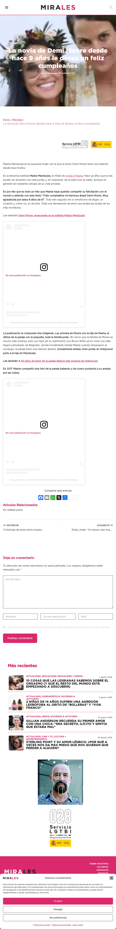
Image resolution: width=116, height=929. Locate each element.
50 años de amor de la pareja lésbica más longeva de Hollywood (59, 361)
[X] (59, 498)
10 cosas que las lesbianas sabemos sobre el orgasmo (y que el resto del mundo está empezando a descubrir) (67, 683)
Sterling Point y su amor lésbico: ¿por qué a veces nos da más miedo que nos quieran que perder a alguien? (67, 745)
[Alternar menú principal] (6, 7)
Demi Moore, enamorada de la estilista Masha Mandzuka (51, 215)
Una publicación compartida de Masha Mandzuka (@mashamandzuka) (44, 322)
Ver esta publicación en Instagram (23, 275)
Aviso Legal (77, 925)
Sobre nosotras (99, 864)
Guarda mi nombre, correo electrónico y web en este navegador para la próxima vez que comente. (58, 627)
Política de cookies (41, 925)
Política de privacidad (61, 925)
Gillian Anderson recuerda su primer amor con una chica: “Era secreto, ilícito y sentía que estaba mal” (66, 724)
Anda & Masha (74, 176)
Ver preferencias (58, 917)
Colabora (102, 867)
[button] (111, 877)
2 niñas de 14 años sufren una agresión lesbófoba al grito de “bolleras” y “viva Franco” (63, 704)
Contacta (103, 873)
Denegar (58, 909)
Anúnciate (102, 870)
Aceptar (58, 901)
